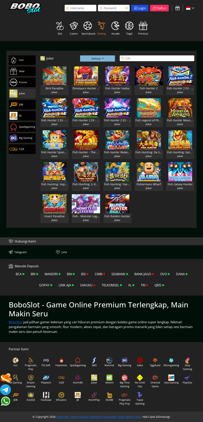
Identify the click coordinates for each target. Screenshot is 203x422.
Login (142, 8)
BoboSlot (15, 322)
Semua (96, 58)
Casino (74, 33)
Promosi (143, 33)
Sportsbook (88, 33)
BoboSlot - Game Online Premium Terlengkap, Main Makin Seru (98, 417)
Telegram (20, 252)
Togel (129, 33)
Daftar (161, 8)
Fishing (101, 33)
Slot (60, 33)
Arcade (115, 33)
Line (64, 252)
